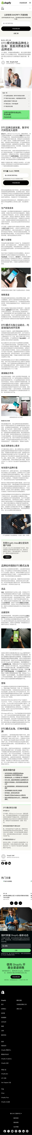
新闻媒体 (3, 1017)
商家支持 (3, 1045)
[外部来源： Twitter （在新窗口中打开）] (8, 1131)
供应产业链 (5, 228)
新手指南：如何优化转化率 (12, 793)
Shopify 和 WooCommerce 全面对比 (15, 795)
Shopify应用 (5, 669)
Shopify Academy (6, 1059)
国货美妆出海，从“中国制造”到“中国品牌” (16, 777)
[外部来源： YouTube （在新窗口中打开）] (12, 1131)
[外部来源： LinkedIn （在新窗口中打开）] (23, 1131)
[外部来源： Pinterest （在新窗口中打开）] (27, 1131)
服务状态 (3, 1035)
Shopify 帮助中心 (6, 1050)
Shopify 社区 (5, 1063)
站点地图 (16, 1127)
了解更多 (7, 557)
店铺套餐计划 (7, 664)
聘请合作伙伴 (5, 1054)
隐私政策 (16, 1122)
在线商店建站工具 (22, 1004)
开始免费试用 (23, 3)
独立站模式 (23, 338)
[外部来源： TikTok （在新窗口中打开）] (19, 1131)
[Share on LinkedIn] (9, 863)
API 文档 (3, 1078)
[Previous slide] (11, 903)
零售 (21, 135)
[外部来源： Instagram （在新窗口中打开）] (16, 1131)
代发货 (20, 671)
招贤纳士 (3, 1009)
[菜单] (30, 3)
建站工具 (19, 1009)
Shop (2, 1093)
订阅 (16, 950)
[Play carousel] (16, 903)
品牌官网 (8, 310)
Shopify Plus (5, 1097)
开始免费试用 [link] (16, 28)
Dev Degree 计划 (6, 1082)
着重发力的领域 (24, 602)
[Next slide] (20, 903)
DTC (2, 134)
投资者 (3, 1013)
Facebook (4, 256)
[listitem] (16, 890)
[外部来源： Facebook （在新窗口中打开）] (5, 1131)
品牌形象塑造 (14, 156)
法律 (2, 1030)
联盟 (2, 1026)
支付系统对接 (9, 671)
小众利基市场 (6, 602)
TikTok (17, 256)
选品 (2, 592)
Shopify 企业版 (5, 1102)
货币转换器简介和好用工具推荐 (13, 790)
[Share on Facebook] (2, 863)
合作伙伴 (3, 1022)
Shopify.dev (4, 1074)
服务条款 (16, 1118)
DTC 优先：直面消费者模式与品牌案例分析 (17, 780)
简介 (2, 1004)
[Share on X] (6, 863)
